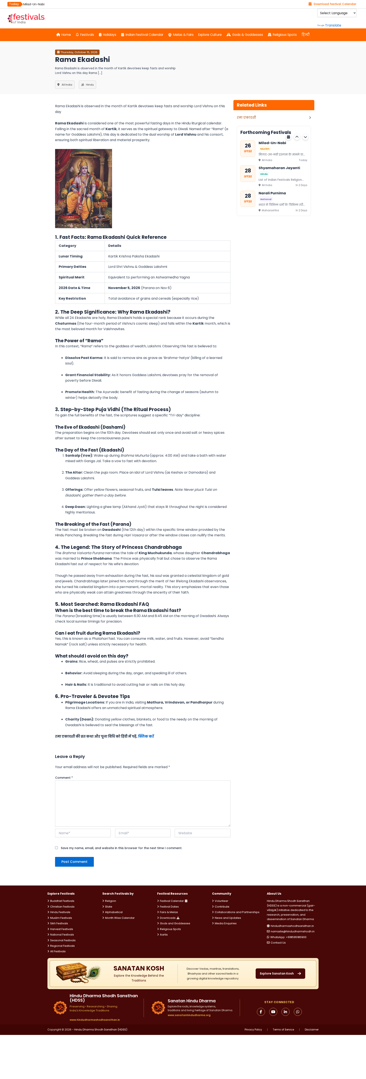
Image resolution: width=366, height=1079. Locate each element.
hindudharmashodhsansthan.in (292, 926)
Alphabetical (114, 912)
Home (66, 34)
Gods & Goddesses (247, 34)
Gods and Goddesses (175, 923)
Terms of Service (283, 1029)
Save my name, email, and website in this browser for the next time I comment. (121, 848)
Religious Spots (285, 34)
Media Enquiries (226, 923)
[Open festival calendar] (288, 137)
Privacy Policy (253, 1029)
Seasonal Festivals (63, 940)
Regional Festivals (62, 946)
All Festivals (58, 951)
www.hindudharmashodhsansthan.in (95, 1020)
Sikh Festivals (59, 923)
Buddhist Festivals (62, 901)
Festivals (87, 34)
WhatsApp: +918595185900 (288, 937)
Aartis (164, 935)
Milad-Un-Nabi (33, 4)
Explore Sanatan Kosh (277, 973)
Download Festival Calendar (335, 4)
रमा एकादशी (246, 117)
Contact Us (278, 943)
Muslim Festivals (61, 918)
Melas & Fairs (183, 34)
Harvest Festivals (61, 929)
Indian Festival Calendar (144, 34)
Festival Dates (169, 907)
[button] (297, 137)
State (108, 907)
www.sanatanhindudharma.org (189, 1015)
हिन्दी (306, 34)
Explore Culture (210, 34)
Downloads (168, 918)
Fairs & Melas (169, 912)
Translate (333, 25)
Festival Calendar (172, 901)
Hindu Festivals (60, 912)
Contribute (222, 907)
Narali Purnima (272, 193)
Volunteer (221, 901)
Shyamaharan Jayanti (279, 167)
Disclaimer (312, 1029)
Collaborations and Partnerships (237, 912)
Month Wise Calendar (120, 918)
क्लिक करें (145, 736)
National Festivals (62, 935)
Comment (64, 778)
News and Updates (228, 918)
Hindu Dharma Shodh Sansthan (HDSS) (100, 1030)
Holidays (109, 34)
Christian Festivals (62, 907)
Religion (110, 901)
